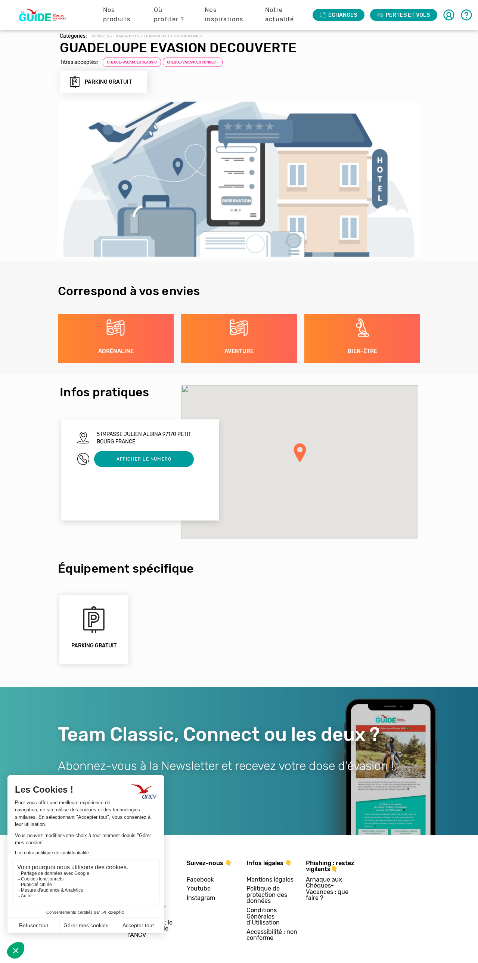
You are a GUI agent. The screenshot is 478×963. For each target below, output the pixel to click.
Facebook (200, 880)
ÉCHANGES (342, 15)
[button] (300, 452)
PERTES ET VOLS (408, 15)
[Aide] (466, 15)
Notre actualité (279, 14)
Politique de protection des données (266, 895)
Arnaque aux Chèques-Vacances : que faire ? (327, 889)
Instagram (201, 898)
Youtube (199, 889)
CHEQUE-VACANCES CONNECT (193, 62)
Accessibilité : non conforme (271, 935)
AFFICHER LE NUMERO (144, 459)
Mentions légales (270, 880)
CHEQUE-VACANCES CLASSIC (132, 62)
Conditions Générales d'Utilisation (263, 916)
